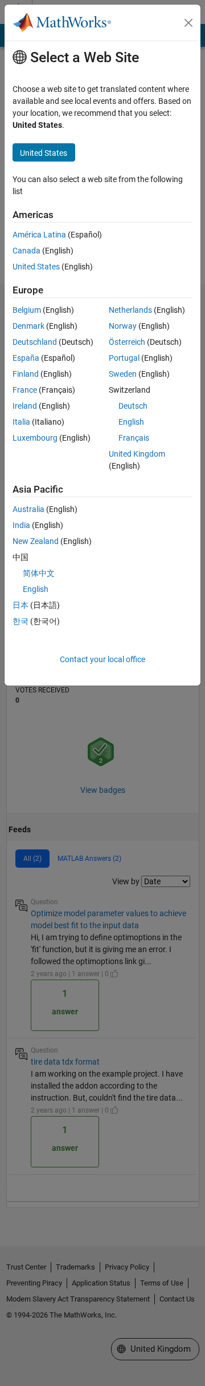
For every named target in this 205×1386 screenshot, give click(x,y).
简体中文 (39, 573)
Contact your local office (102, 659)
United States (36, 266)
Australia (28, 509)
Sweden (123, 373)
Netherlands (130, 310)
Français (133, 437)
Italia (21, 421)
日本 (20, 605)
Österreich (127, 341)
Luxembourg (35, 437)
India (21, 525)
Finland (26, 373)
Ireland (25, 405)
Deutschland (35, 341)
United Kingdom (137, 453)
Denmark (28, 326)
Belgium (27, 310)
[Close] (188, 23)
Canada (26, 250)
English (131, 421)
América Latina (39, 234)
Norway (123, 326)
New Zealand (36, 541)
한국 (20, 621)
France (25, 389)
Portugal (124, 357)
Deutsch (132, 405)
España (26, 357)
